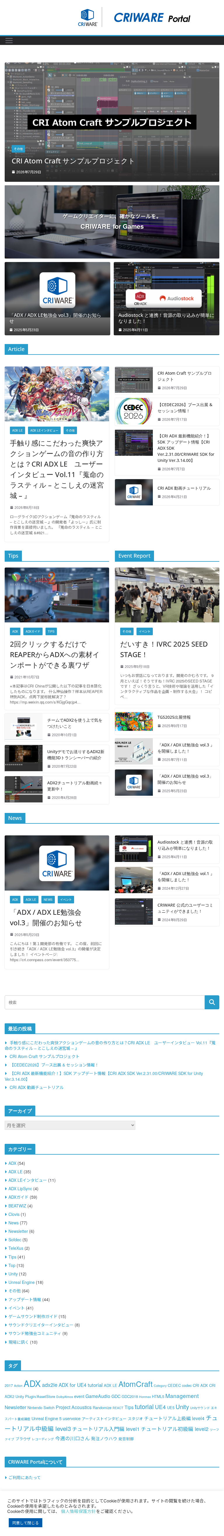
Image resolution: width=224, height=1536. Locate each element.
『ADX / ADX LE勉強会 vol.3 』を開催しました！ (186, 748)
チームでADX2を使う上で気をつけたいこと (74, 723)
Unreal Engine (21, 1282)
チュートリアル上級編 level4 (174, 1418)
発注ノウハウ (104, 1438)
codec (187, 1385)
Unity (13, 1274)
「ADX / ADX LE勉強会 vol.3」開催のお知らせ (55, 318)
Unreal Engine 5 (47, 1418)
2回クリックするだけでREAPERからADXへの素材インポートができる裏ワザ (55, 654)
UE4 (160, 1407)
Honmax (145, 1396)
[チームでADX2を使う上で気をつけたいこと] (24, 727)
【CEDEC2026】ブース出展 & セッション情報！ (88, 160)
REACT (118, 1408)
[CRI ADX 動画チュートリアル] (134, 492)
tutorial (144, 1406)
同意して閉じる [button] (25, 1522)
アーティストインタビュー (104, 1418)
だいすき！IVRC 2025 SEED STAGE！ (164, 649)
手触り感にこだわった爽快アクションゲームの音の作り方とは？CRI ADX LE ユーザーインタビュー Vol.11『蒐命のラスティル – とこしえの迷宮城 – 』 (57, 469)
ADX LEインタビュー (44, 430)
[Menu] (9, 40)
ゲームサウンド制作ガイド (32, 1316)
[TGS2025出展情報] (134, 721)
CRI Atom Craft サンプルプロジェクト (185, 376)
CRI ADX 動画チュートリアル (184, 488)
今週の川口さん (72, 1438)
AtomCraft (135, 1383)
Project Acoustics (74, 1407)
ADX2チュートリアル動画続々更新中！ (74, 786)
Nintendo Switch (41, 1407)
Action (18, 1385)
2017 (9, 1385)
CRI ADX (200, 1385)
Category (160, 1385)
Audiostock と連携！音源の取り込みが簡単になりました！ (166, 318)
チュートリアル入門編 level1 (106, 1428)
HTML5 (158, 1396)
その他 (18, 149)
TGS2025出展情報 (174, 717)
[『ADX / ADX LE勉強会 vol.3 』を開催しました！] (134, 752)
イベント (144, 631)
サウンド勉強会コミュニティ (34, 1333)
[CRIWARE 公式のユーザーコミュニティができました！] (134, 912)
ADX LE (17, 430)
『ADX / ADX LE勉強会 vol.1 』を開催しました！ (186, 876)
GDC (115, 1396)
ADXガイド (33, 631)
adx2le (49, 1384)
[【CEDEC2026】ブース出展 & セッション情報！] (112, 66)
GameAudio (97, 1396)
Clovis (14, 1214)
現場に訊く (18, 1342)
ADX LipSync (20, 1188)
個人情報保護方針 (78, 1511)
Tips (51, 631)
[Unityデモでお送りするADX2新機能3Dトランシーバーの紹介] (24, 759)
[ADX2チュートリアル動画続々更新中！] (24, 790)
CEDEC (174, 1385)
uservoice (71, 1418)
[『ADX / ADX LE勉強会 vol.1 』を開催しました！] (134, 881)
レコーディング (43, 1439)
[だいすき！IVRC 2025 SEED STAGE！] (167, 595)
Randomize (102, 1407)
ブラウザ (23, 1438)
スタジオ (135, 1418)
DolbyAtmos (64, 1396)
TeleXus (15, 1248)
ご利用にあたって (24, 1477)
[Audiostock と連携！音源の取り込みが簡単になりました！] (166, 298)
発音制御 (126, 1438)
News (48, 900)
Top (11, 1265)
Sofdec (14, 1239)
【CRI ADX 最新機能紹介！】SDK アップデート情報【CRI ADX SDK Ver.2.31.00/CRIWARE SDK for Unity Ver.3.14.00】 (186, 448)
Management (182, 1395)
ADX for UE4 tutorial (81, 1384)
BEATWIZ (17, 1206)
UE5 (170, 1407)
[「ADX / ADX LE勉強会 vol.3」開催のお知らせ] (57, 289)
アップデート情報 (24, 1299)
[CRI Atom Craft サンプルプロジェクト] (134, 380)
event (79, 1396)
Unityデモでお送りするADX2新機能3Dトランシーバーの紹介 (75, 754)
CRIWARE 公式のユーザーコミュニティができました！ (185, 908)
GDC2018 (130, 1396)
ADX (15, 631)
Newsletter (18, 1231)
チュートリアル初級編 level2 (175, 1428)
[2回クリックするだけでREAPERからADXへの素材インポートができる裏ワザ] (57, 595)
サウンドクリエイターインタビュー (41, 1325)
